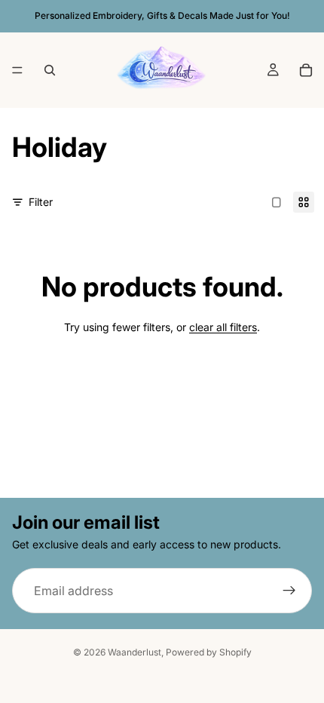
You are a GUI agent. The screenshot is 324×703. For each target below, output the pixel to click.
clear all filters (223, 327)
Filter (41, 201)
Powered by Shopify (209, 652)
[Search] (49, 70)
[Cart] (305, 70)
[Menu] (17, 70)
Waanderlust (134, 652)
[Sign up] (289, 590)
